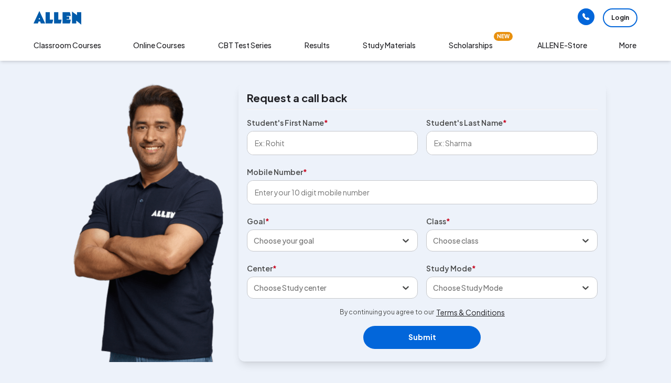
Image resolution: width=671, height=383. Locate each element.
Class (438, 221)
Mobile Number (277, 172)
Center (262, 268)
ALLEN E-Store (562, 45)
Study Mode (451, 268)
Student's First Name (287, 122)
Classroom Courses (67, 45)
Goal (258, 221)
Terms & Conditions (470, 312)
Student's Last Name (466, 122)
